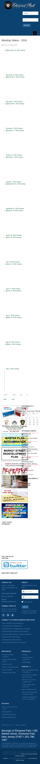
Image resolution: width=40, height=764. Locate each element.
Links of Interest (7, 670)
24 (26, 424)
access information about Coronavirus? (30, 671)
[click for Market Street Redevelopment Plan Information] (15, 453)
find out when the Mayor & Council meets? (30, 693)
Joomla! (5, 758)
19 (33, 422)
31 (26, 427)
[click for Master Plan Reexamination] (15, 439)
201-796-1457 (11, 593)
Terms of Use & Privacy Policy (9, 708)
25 (30, 424)
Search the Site (7, 664)
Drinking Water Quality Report (9, 660)
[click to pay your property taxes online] (15, 411)
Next (5, 399)
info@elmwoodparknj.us (9, 601)
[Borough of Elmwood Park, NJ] (20, 5)
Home (12, 725)
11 (30, 420)
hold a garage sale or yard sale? (29, 685)
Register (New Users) (9, 717)
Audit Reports (27, 662)
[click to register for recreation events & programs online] (15, 467)
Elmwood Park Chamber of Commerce (14, 642)
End (13, 399)
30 (22, 427)
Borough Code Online (9, 672)
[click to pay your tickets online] (15, 495)
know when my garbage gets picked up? (30, 676)
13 (37, 420)
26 (33, 424)
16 (22, 422)
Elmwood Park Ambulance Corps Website (15, 631)
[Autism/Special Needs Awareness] (15, 510)
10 (26, 420)
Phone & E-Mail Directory (10, 667)
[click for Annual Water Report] (15, 481)
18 (30, 422)
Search (27, 25)
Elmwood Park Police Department (12, 623)
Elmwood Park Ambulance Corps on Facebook (16, 634)
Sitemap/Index (6, 712)
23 (22, 424)
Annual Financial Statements (28, 658)
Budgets (25, 654)
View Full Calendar (27, 474)
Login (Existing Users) (9, 714)
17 (26, 422)
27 (37, 424)
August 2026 (34, 411)
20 (37, 422)
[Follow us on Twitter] (15, 564)
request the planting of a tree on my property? (30, 698)
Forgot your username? (30, 611)
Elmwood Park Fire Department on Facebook (16, 629)
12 (33, 420)
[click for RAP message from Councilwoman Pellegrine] (15, 425)
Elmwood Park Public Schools (11, 640)
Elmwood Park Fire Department (12, 626)
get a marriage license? (30, 689)
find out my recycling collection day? (29, 681)
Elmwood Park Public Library (11, 637)
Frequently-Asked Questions (7, 656)
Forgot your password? (30, 613)
